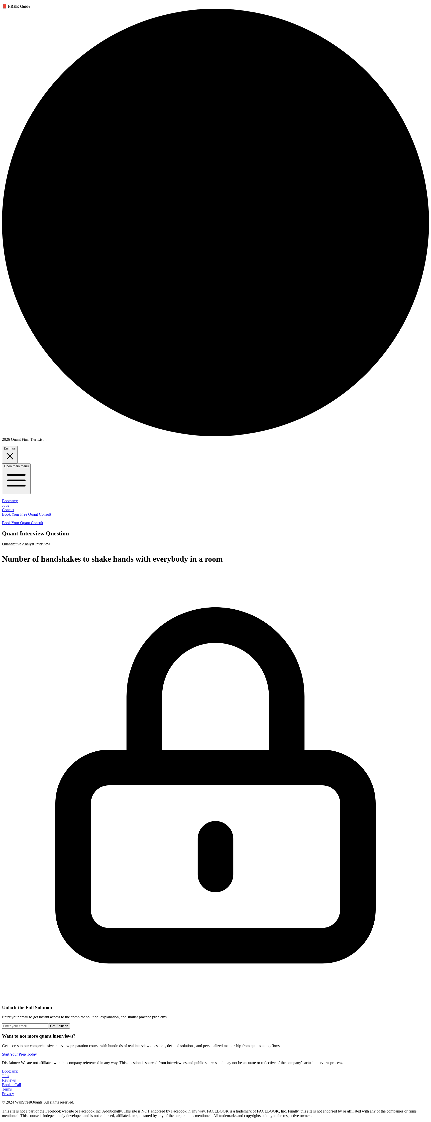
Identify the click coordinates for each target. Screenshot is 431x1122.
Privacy (8, 1094)
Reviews (9, 1080)
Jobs (5, 505)
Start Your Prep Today (19, 1054)
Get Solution (59, 1026)
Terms (7, 1089)
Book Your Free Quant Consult (26, 514)
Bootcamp (10, 501)
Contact (8, 510)
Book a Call (11, 1085)
